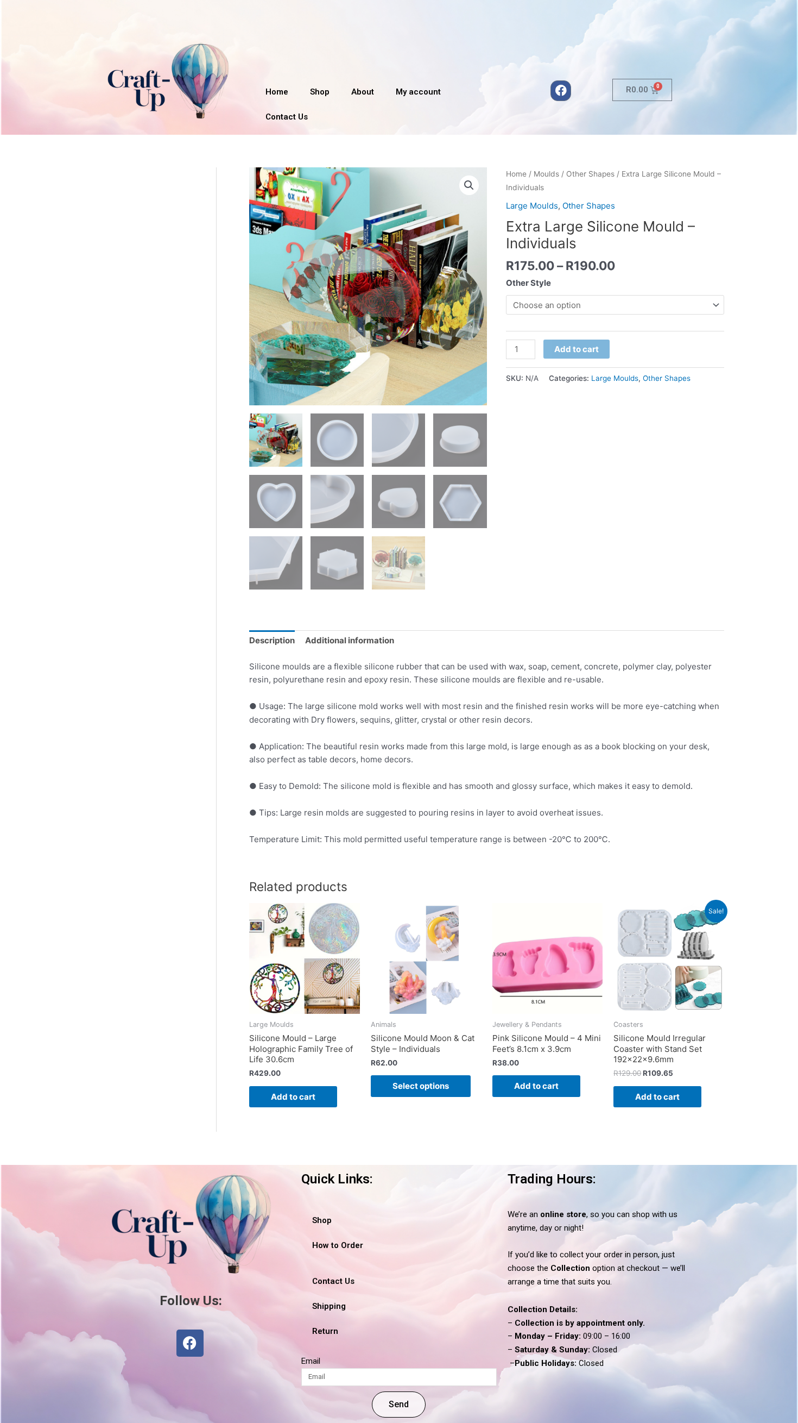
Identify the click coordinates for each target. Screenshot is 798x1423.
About (362, 92)
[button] (469, 185)
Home (276, 92)
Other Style (528, 283)
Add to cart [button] (293, 1097)
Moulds (546, 174)
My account (418, 92)
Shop (320, 92)
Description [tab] (272, 640)
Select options (420, 1086)
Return (325, 1331)
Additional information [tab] (349, 640)
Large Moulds (532, 205)
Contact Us (286, 117)
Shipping (329, 1306)
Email (310, 1361)
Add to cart (576, 349)
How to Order (337, 1245)
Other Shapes (590, 174)
